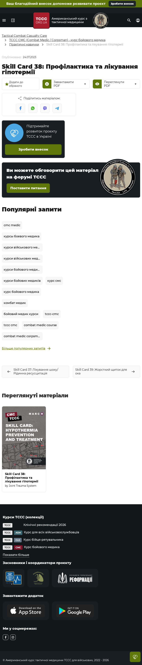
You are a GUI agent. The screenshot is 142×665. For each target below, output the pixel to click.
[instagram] (13, 637)
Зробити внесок (122, 3)
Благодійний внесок (135, 657)
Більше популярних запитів (23, 348)
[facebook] (5, 637)
